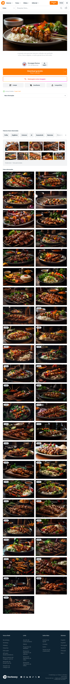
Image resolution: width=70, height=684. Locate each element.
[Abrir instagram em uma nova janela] (24, 676)
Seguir (44, 65)
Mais (60, 652)
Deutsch (61, 647)
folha (6, 134)
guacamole (39, 134)
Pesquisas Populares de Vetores (27, 651)
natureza (50, 134)
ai (31, 134)
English (61, 639)
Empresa (5, 647)
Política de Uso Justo (58, 678)
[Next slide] (63, 134)
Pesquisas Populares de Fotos (27, 657)
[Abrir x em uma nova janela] (36, 676)
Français (62, 650)
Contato (44, 643)
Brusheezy (6, 639)
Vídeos (25, 3)
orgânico (15, 134)
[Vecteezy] (3, 3)
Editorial (34, 3)
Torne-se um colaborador (45, 649)
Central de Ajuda (45, 640)
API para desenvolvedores (8, 653)
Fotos (17, 3)
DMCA (24, 643)
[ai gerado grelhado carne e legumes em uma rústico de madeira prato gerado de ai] (51, 469)
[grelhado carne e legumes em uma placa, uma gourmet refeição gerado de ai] (18, 488)
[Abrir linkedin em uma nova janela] (27, 676)
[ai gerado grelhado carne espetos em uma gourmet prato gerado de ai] (51, 450)
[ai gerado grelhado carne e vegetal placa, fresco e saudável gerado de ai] (51, 276)
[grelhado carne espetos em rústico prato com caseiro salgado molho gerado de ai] (51, 546)
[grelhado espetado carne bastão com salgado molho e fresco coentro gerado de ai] (18, 430)
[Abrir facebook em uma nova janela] (21, 676)
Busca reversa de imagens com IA (8, 657)
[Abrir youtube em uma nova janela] (39, 676)
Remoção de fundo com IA (7, 661)
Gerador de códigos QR (6, 665)
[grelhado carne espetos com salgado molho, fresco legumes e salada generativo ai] (18, 257)
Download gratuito (35, 72)
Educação (6, 650)
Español (61, 642)
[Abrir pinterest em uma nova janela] (30, 676)
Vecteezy (5, 642)
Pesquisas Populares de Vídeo (27, 663)
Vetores (8, 3)
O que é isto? (17, 91)
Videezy (5, 644)
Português (62, 644)
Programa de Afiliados (27, 646)
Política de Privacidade (60, 677)
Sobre (43, 646)
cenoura (24, 134)
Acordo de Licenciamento (27, 640)
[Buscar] (61, 8)
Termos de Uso (48, 677)
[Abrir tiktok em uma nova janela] (33, 676)
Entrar (61, 3)
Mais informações (9, 95)
